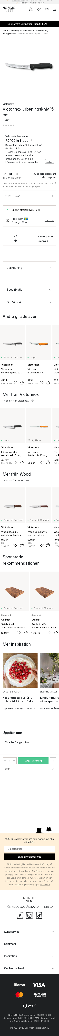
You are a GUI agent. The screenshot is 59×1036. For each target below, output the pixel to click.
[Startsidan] (9, 9)
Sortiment (10, 943)
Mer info (49, 220)
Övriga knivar (9, 33)
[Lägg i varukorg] (22, 383)
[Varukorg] (46, 9)
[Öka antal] (14, 760)
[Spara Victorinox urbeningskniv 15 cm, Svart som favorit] (53, 760)
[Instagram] (29, 915)
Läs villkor (45, 884)
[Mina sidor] (31, 9)
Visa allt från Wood (14, 480)
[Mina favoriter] (39, 9)
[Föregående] (6, 68)
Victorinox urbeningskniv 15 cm (33, 33)
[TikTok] (39, 915)
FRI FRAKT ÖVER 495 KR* (32, 2)
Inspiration (10, 956)
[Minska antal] (5, 760)
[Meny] (54, 9)
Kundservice (12, 931)
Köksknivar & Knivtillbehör (34, 30)
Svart (7, 768)
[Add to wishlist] (15, 383)
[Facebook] (20, 915)
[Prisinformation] (16, 174)
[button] (8, 126)
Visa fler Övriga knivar (17, 742)
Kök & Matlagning (11, 30)
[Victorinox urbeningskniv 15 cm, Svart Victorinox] (29, 67)
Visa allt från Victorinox (16, 400)
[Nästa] (53, 68)
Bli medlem (49, 160)
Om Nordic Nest (14, 968)
